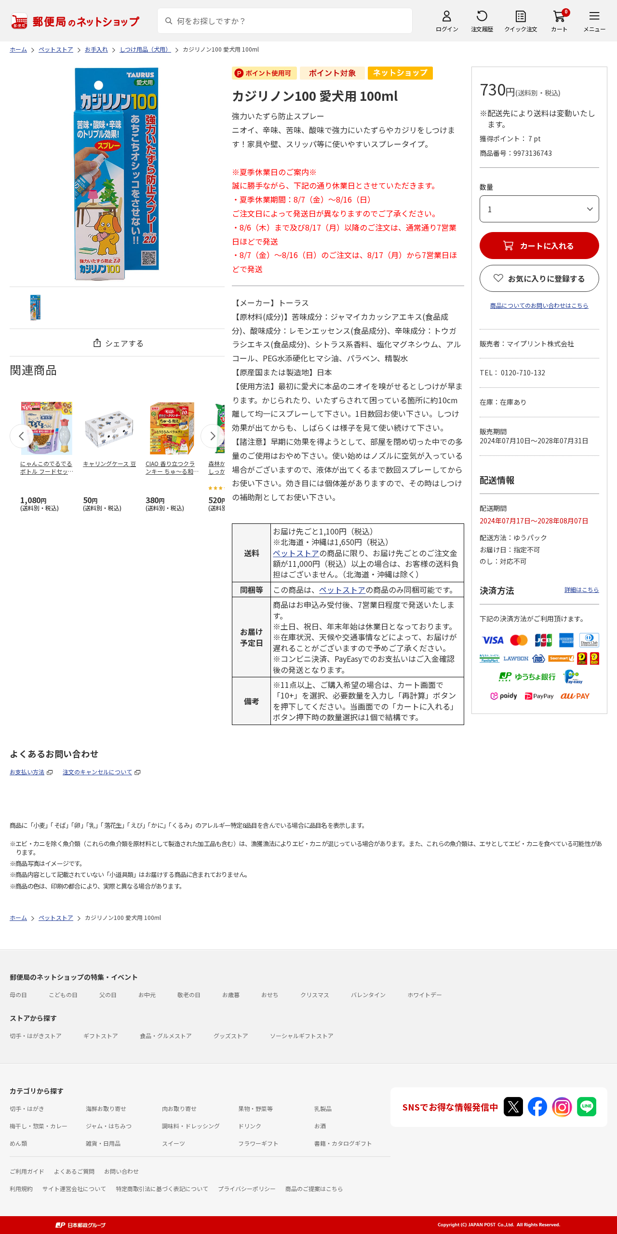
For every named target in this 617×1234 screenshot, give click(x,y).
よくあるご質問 (74, 1171)
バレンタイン (368, 994)
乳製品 (323, 1108)
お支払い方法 (27, 772)
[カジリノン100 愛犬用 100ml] (35, 307)
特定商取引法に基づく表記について (162, 1188)
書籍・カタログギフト (343, 1143)
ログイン (447, 29)
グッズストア (231, 1035)
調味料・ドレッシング (191, 1126)
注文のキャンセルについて (97, 772)
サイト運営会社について (74, 1188)
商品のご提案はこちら (314, 1188)
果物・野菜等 (255, 1108)
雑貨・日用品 (103, 1143)
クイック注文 (520, 29)
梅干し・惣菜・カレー (38, 1126)
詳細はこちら (581, 589)
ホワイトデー (424, 994)
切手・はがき (27, 1108)
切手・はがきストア (36, 1035)
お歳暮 (231, 994)
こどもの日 (63, 994)
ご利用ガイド (27, 1171)
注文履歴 (482, 29)
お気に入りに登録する (546, 278)
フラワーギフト (258, 1143)
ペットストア (296, 553)
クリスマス (314, 994)
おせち (270, 994)
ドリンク (249, 1126)
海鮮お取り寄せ (106, 1108)
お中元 (147, 994)
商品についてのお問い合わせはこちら (539, 305)
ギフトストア (100, 1035)
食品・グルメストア (166, 1035)
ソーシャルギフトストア (302, 1035)
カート (559, 29)
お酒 (320, 1126)
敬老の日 (189, 994)
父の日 (108, 994)
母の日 (18, 994)
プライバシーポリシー (247, 1188)
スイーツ (173, 1143)
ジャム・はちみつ (109, 1126)
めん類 (18, 1143)
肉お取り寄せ (179, 1108)
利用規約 (21, 1188)
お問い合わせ (121, 1171)
